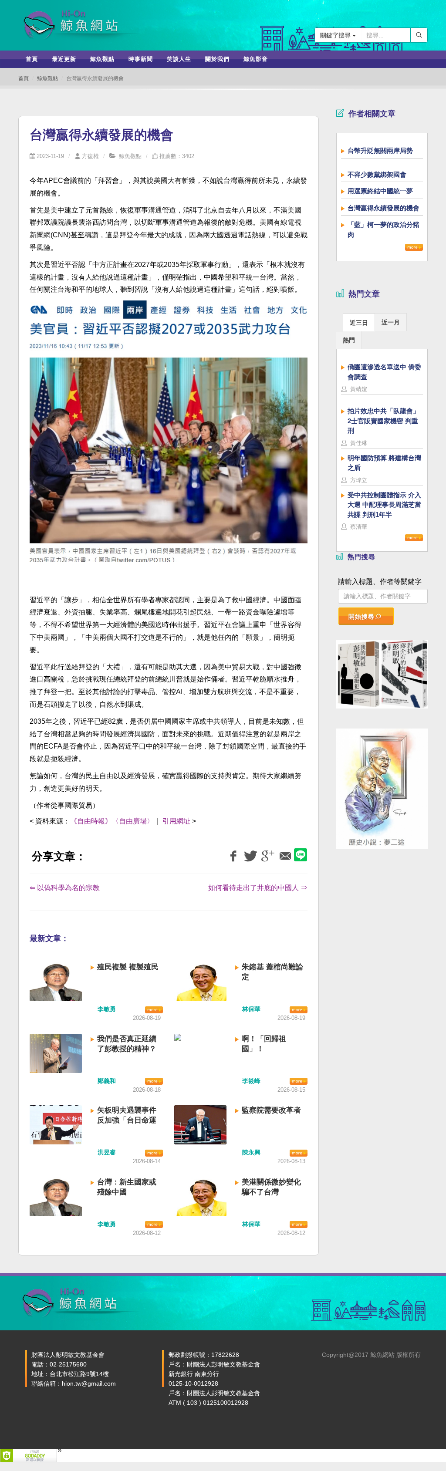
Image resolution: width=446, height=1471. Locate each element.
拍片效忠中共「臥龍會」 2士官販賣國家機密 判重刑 (383, 420)
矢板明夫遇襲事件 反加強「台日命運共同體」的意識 (126, 1120)
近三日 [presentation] (359, 322)
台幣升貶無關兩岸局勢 (380, 150)
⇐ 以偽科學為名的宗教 (65, 887)
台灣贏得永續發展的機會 (383, 208)
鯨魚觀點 (47, 78)
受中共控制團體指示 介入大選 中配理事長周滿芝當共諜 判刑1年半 (384, 504)
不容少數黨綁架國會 (377, 174)
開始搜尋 (361, 616)
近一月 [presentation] (391, 322)
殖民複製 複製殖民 (128, 967)
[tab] (359, 322)
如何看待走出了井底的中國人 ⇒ (257, 887)
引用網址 (176, 821)
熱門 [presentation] (349, 340)
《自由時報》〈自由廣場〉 (112, 821)
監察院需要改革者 (271, 1110)
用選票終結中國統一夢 (380, 191)
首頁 (23, 78)
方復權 (90, 156)
